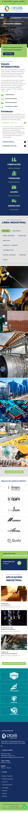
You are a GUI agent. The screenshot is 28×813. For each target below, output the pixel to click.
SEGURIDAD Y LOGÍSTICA (9, 122)
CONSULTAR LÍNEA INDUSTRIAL (14, 472)
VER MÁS (4, 279)
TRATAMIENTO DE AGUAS (11, 388)
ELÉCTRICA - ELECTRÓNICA (9, 255)
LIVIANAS (5, 259)
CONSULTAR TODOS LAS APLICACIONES (14, 663)
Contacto (4, 793)
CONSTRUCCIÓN (22, 235)
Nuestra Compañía (7, 776)
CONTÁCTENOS (8, 53)
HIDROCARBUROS (16, 230)
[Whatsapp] (13, 3)
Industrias (5, 782)
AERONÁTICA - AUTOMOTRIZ (12, 365)
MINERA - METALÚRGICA (9, 235)
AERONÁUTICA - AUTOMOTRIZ (10, 245)
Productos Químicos (7, 779)
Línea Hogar (5, 787)
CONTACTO (12, 29)
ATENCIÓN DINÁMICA (8, 142)
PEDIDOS (4, 796)
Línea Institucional (7, 784)
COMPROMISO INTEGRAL (9, 146)
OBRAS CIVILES (6, 240)
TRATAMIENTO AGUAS (8, 250)
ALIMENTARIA (22, 255)
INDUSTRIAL (6, 230)
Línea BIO (4, 790)
